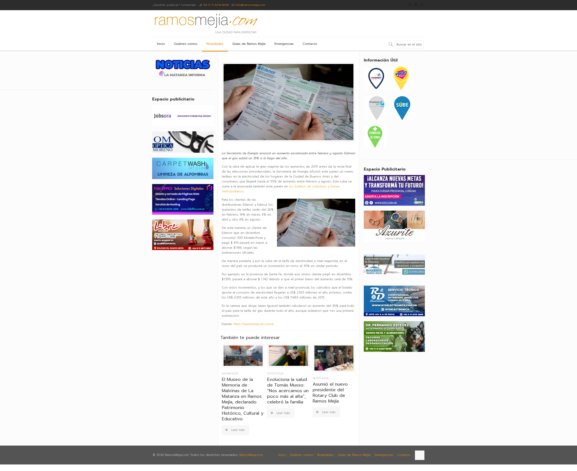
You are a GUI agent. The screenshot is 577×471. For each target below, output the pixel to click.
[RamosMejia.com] (206, 23)
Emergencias (384, 455)
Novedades (325, 455)
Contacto (403, 455)
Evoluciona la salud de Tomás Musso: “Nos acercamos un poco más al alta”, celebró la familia (288, 390)
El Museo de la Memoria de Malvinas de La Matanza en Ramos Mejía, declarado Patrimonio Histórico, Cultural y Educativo (242, 399)
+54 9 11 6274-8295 (216, 5)
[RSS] (422, 4)
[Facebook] (410, 4)
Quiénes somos (301, 455)
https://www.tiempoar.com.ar (253, 324)
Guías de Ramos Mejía (354, 455)
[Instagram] (416, 4)
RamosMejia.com (251, 455)
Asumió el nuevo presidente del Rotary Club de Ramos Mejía (330, 392)
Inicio (282, 455)
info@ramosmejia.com (250, 5)
